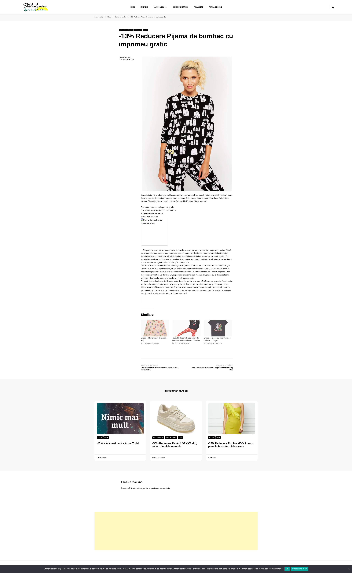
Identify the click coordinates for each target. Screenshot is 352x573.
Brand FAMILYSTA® (149, 216)
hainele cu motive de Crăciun (190, 253)
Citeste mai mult (299, 569)
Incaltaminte (158, 437)
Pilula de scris (215, 7)
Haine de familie (126, 30)
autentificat (137, 488)
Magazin (144, 7)
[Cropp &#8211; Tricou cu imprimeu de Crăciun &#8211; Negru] (218, 328)
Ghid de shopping (180, 7)
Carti (100, 437)
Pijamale (137, 30)
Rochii (211, 437)
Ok (287, 569)
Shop (145, 30)
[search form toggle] (333, 7)
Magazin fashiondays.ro (152, 213)
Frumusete (198, 7)
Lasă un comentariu (128, 59)
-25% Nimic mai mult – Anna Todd (118, 443)
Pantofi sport (171, 437)
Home (132, 7)
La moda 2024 (159, 7)
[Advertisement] (176, 531)
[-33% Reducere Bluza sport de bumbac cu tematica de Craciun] (186, 328)
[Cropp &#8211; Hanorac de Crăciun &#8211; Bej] (155, 328)
